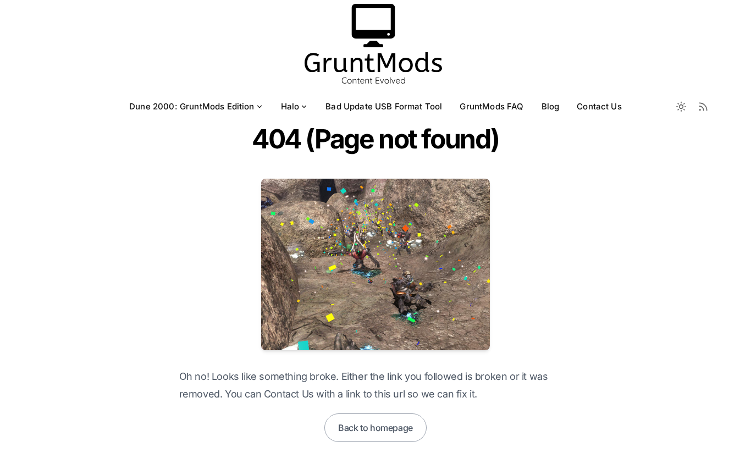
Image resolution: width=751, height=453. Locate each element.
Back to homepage (375, 427)
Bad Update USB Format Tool (383, 106)
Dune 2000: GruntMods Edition (191, 106)
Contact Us (599, 106)
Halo (290, 106)
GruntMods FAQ (491, 106)
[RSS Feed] (703, 107)
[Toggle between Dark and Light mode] (681, 107)
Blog (551, 106)
